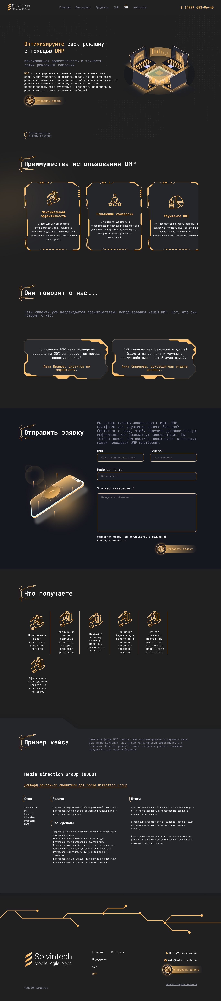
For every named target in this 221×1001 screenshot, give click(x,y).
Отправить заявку (48, 101)
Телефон (157, 451)
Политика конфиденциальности (181, 984)
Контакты (140, 7)
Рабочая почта (109, 470)
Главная (65, 7)
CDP (116, 7)
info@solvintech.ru (182, 960)
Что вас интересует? (115, 488)
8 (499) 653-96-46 (197, 7)
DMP (126, 7)
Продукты (101, 7)
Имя (100, 451)
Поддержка (83, 7)
